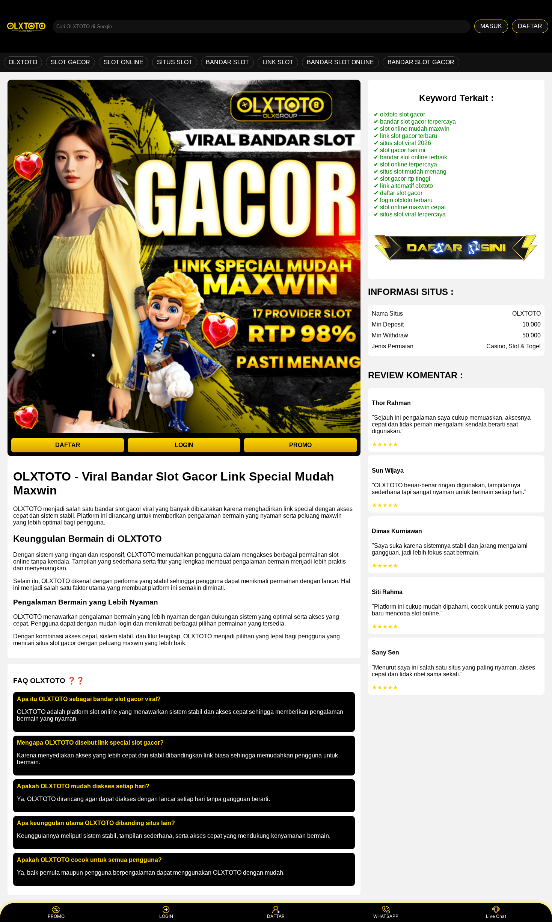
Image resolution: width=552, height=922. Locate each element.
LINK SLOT (277, 62)
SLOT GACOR (70, 62)
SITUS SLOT (174, 62)
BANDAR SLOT (227, 62)
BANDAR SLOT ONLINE (340, 62)
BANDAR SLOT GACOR (421, 62)
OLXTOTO (23, 62)
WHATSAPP (385, 916)
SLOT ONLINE (123, 62)
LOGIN (184, 445)
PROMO (300, 445)
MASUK (491, 26)
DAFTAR (530, 26)
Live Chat (496, 916)
